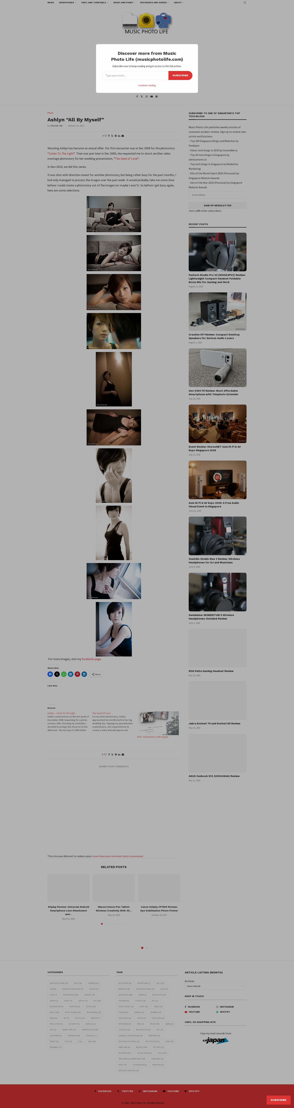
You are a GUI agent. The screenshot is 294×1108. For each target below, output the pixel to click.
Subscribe (180, 75)
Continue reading (147, 85)
